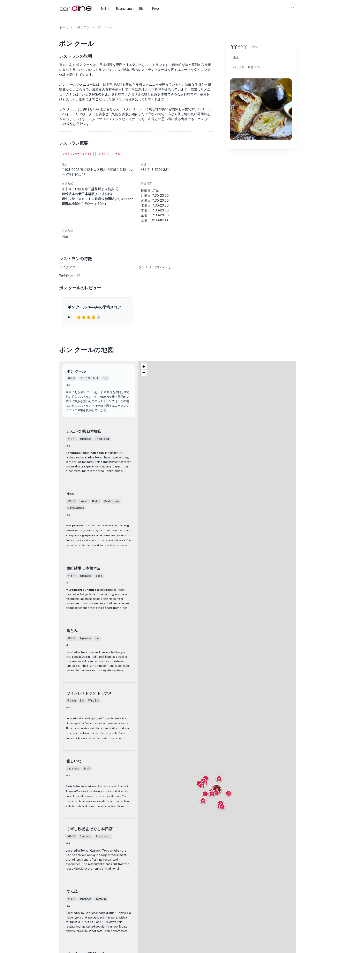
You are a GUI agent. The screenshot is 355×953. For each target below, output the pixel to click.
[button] (283, 7)
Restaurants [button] (124, 8)
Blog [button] (142, 8)
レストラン (82, 27)
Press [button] (156, 8)
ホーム (63, 27)
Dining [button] (105, 8)
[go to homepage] (75, 11)
